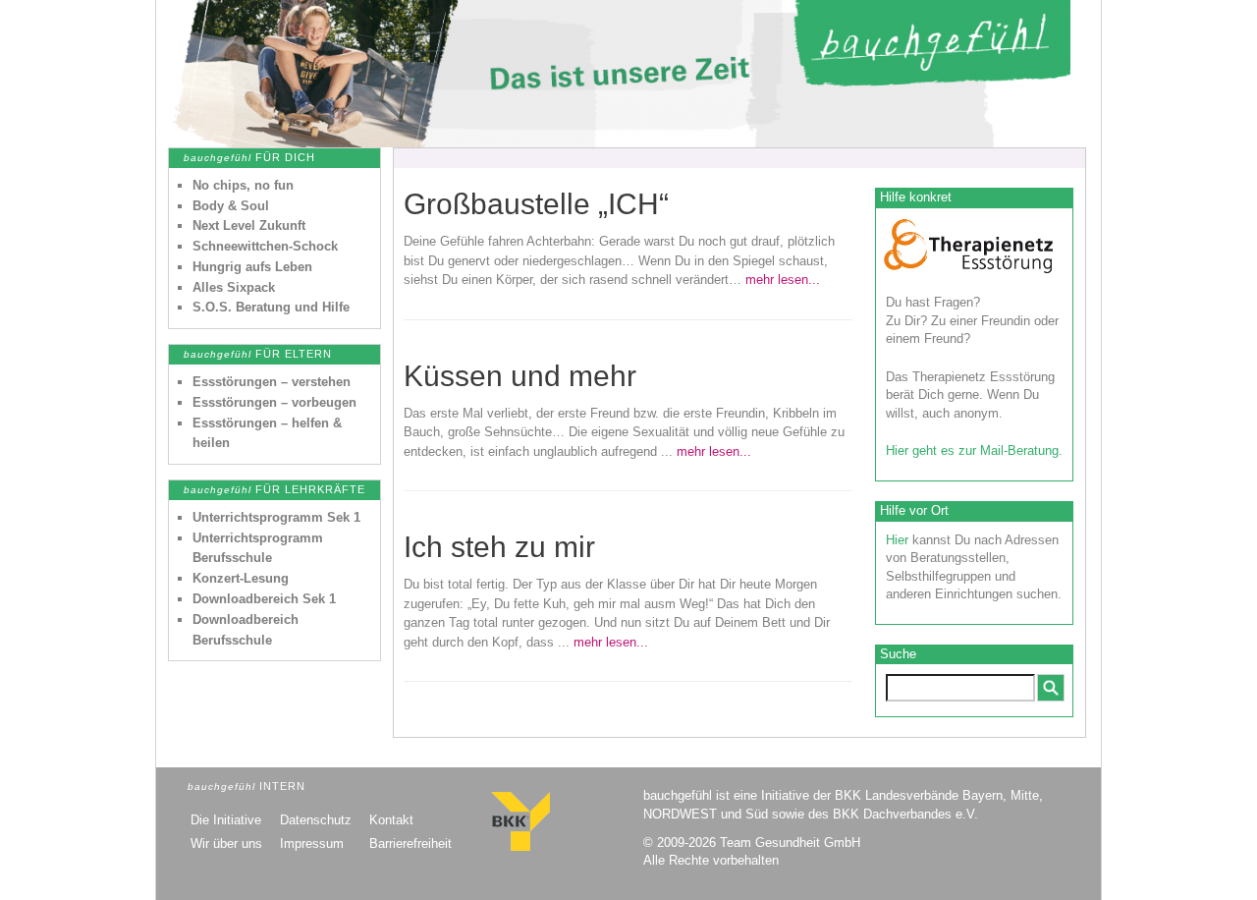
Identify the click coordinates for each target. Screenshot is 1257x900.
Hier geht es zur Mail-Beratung (972, 450)
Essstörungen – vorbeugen (274, 402)
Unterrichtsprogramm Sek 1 (276, 517)
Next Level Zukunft (248, 225)
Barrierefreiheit (410, 843)
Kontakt (391, 820)
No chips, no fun (243, 185)
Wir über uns (226, 843)
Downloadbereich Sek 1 (264, 598)
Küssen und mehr (520, 376)
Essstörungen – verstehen (271, 381)
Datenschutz (316, 820)
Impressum (312, 843)
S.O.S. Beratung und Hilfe (271, 307)
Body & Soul (230, 205)
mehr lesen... (782, 279)
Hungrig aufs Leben (252, 266)
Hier (897, 540)
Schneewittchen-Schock (265, 246)
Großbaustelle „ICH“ (536, 204)
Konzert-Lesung (240, 578)
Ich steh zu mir (499, 547)
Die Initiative (226, 820)
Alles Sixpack (233, 287)
